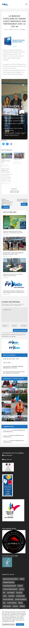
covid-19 (20, 585)
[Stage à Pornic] (19, 155)
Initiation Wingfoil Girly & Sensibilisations (14, 430)
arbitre (22, 579)
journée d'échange (8, 599)
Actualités (22, 29)
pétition (22, 606)
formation (19, 592)
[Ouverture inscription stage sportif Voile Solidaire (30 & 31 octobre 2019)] (14, 284)
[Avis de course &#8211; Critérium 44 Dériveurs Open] (7, 176)
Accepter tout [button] (20, 624)
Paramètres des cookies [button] (8, 624)
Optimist (15, 606)
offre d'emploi (7, 606)
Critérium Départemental (10, 589)
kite (4, 603)
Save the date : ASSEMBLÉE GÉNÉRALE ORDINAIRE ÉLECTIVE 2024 (13, 367)
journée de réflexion (20, 599)
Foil (4, 592)
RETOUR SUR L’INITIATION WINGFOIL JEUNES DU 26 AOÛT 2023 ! (13, 253)
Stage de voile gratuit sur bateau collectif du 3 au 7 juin (12, 275)
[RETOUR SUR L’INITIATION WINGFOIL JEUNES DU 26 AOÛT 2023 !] (14, 244)
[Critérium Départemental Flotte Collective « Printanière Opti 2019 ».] (14, 222)
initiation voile (20, 596)
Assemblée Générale (8, 582)
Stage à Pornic (18, 159)
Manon (20, 603)
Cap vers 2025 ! (7, 362)
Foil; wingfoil (10, 592)
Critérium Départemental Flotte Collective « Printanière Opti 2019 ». (13, 232)
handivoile (11, 596)
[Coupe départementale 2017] (6, 155)
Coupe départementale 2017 (5, 161)
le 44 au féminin (12, 603)
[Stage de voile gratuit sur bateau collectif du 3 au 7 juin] (14, 265)
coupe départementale (9, 585)
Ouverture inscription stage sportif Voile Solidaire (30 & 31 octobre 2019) (13, 291)
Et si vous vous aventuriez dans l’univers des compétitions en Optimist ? (14, 372)
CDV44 (10, 29)
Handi (4, 596)
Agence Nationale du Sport (10, 579)
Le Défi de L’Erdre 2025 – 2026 (11, 359)
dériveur (21, 589)
